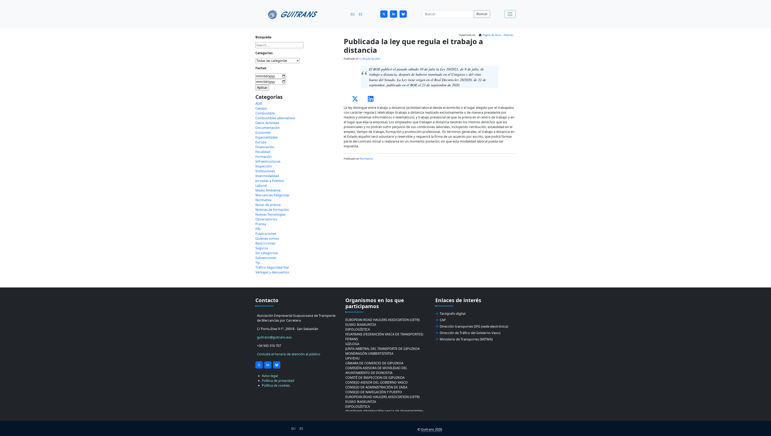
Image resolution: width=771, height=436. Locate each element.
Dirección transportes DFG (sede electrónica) (474, 326)
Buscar (481, 14)
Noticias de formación (272, 209)
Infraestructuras (267, 161)
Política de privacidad (278, 380)
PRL (258, 229)
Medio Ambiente (267, 190)
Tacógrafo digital (452, 313)
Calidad (261, 108)
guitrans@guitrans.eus (274, 337)
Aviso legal (270, 376)
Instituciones (265, 171)
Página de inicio (491, 35)
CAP (443, 320)
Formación (263, 156)
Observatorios (266, 219)
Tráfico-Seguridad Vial (272, 267)
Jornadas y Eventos (269, 180)
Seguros (261, 248)
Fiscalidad (262, 152)
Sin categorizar (266, 253)
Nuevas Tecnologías (270, 214)
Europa (260, 142)
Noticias (508, 35)
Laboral (261, 185)
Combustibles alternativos (275, 118)
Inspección (263, 166)
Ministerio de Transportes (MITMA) (466, 339)
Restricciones (265, 243)
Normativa (366, 158)
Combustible (265, 113)
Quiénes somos (267, 238)
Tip (257, 262)
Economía (262, 132)
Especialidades (266, 137)
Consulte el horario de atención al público (288, 354)
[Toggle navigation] (510, 14)
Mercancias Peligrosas (272, 195)
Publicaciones (265, 233)
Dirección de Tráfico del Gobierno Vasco (470, 333)
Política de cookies (276, 385)
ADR (258, 103)
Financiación (264, 147)
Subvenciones (265, 258)
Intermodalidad (267, 176)
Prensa (260, 224)
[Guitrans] (292, 14)
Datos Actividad (267, 123)
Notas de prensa (267, 205)
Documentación (267, 127)
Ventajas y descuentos (272, 272)
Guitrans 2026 (431, 429)
